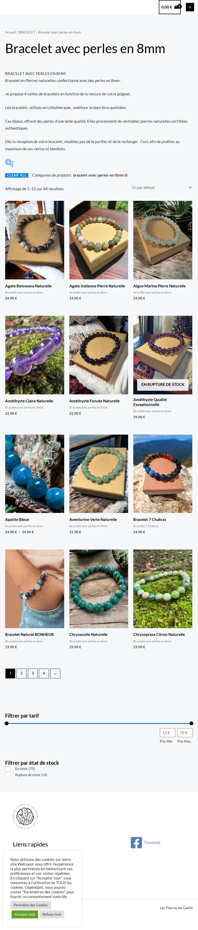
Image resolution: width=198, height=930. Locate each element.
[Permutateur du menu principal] (190, 7)
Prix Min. (166, 741)
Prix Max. (184, 741)
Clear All (17, 175)
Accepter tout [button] (25, 914)
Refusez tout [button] (52, 914)
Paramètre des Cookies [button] (30, 905)
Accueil (10, 32)
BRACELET (27, 32)
